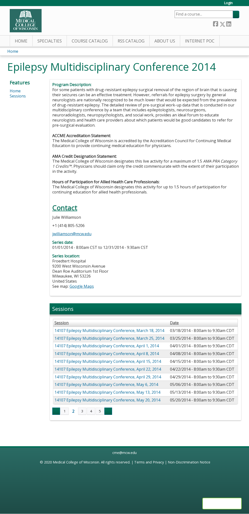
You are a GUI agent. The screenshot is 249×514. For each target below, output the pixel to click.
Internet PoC (199, 41)
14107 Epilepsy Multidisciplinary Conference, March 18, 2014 (109, 330)
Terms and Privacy (149, 462)
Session (61, 322)
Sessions (18, 96)
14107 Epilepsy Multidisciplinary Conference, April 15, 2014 (107, 361)
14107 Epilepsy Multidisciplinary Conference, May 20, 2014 (107, 400)
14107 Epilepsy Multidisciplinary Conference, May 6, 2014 (106, 384)
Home (21, 41)
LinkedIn (228, 23)
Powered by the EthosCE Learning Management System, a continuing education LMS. (222, 503)
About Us (164, 41)
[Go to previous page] (56, 411)
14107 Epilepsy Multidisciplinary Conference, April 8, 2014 (106, 353)
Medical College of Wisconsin (76, 462)
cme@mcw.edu (124, 452)
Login (228, 3)
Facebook (215, 23)
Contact (64, 207)
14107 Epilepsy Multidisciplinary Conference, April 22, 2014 (107, 369)
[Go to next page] (108, 411)
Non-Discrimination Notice (189, 462)
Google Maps (82, 286)
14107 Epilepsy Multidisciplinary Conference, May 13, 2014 (107, 392)
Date (174, 322)
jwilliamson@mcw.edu (71, 233)
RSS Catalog (131, 41)
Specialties (49, 41)
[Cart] (237, 4)
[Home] (26, 20)
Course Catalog (90, 41)
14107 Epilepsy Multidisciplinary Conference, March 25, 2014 (109, 338)
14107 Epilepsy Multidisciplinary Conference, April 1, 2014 (106, 345)
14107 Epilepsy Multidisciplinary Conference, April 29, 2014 (107, 377)
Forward (235, 23)
